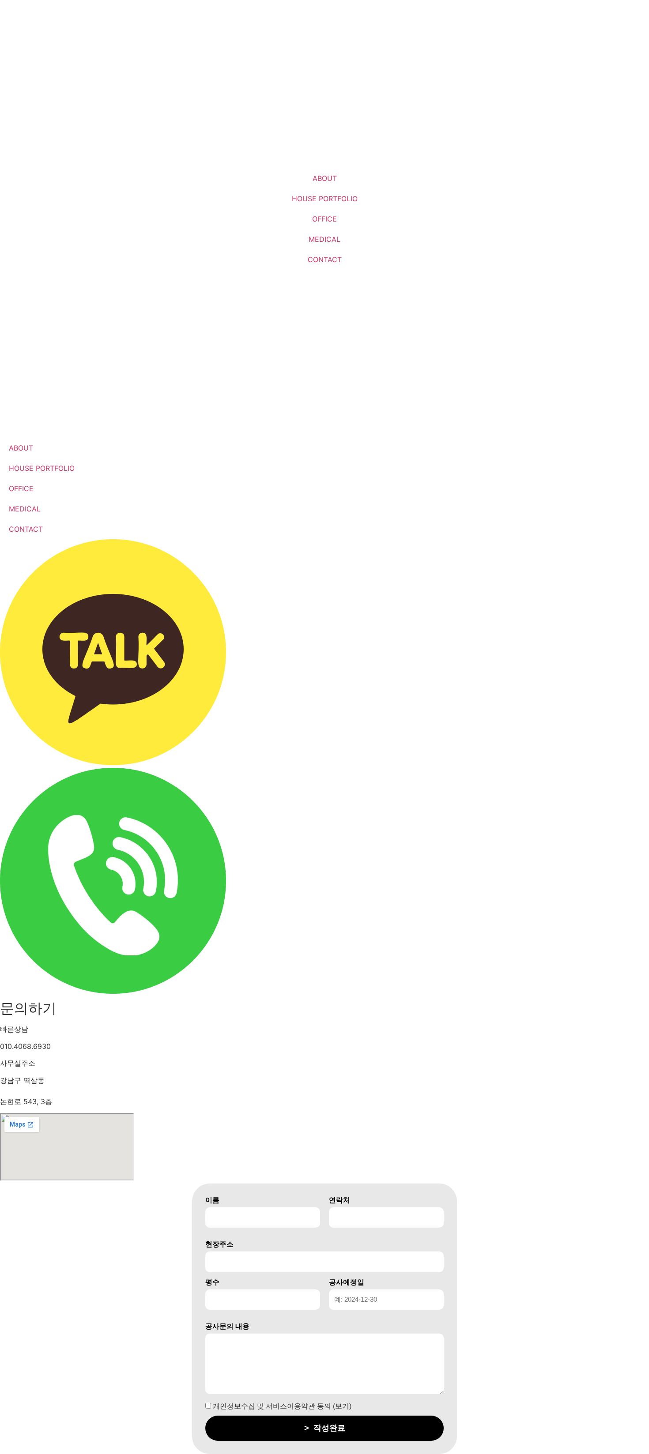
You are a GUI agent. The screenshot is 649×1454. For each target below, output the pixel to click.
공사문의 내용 (227, 1326)
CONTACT (325, 259)
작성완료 (324, 1428)
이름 (212, 1200)
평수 (212, 1282)
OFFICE (324, 218)
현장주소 (219, 1244)
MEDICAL (324, 239)
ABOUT (325, 178)
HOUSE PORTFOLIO (325, 198)
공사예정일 (346, 1282)
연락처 (339, 1200)
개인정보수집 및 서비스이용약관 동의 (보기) (281, 1406)
